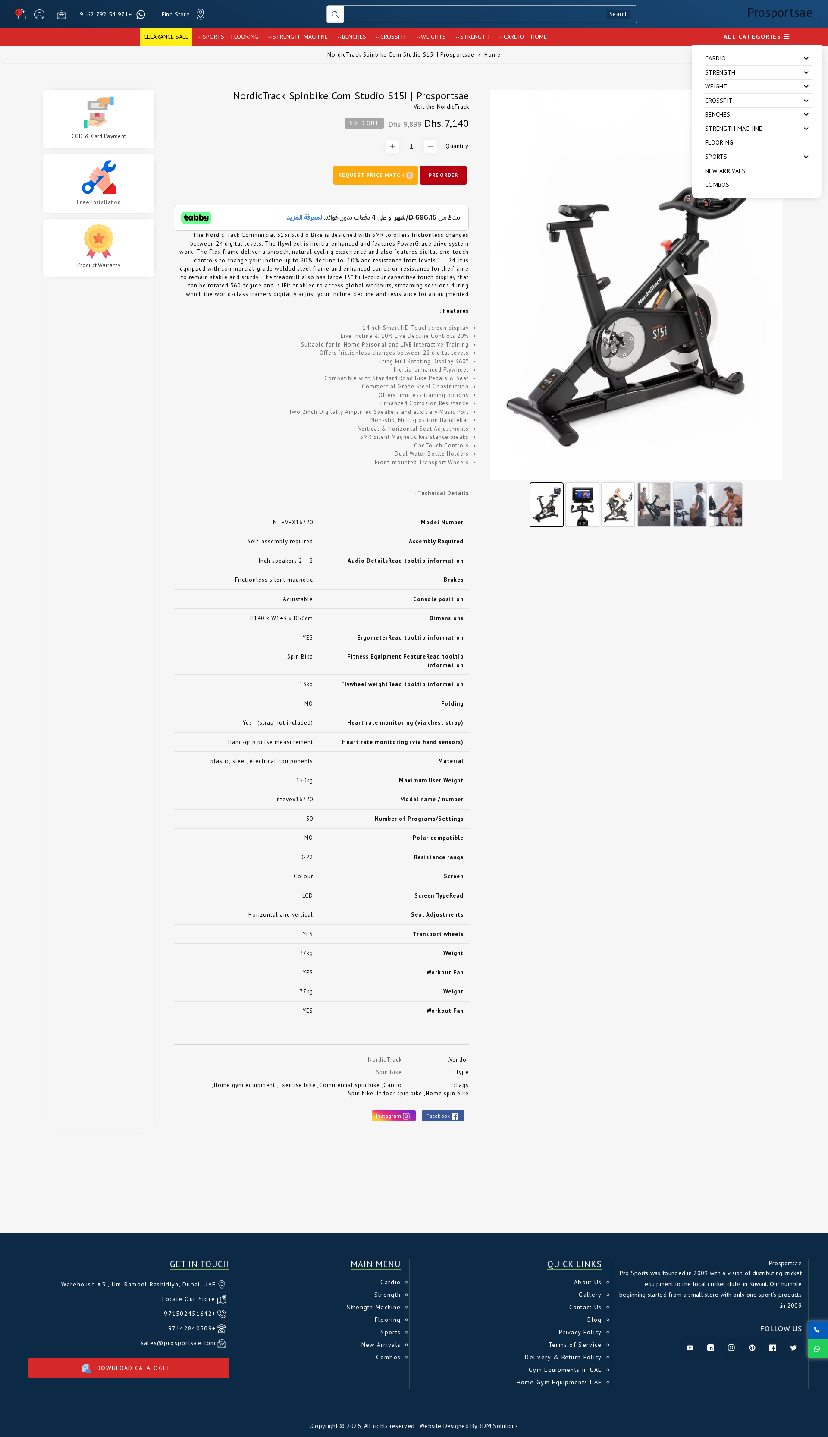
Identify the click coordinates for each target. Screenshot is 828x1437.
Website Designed (444, 1426)
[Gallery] (636, 310)
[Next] (770, 285)
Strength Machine (374, 1307)
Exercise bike (297, 1085)
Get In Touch (199, 1264)
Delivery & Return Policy (563, 1357)
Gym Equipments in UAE (565, 1370)
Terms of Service (575, 1345)
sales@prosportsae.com (178, 1343)
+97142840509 (192, 1328)
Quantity (457, 146)
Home (492, 54)
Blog (594, 1320)
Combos (717, 185)
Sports (390, 1332)
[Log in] (39, 14)
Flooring (719, 142)
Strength (387, 1294)
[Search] (335, 14)
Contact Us (585, 1307)
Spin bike (360, 1093)
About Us (588, 1282)
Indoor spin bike (399, 1093)
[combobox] (491, 14)
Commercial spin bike (349, 1085)
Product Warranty (98, 265)
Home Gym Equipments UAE (559, 1382)
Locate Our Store (188, 1299)
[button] (21, 14)
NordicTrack (453, 106)
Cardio (392, 1085)
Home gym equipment (244, 1085)
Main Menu (376, 1264)
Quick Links (574, 1264)
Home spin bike (447, 1093)
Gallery (590, 1294)
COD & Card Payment (99, 136)
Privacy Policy (580, 1332)
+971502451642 (190, 1313)
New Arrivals (725, 171)
